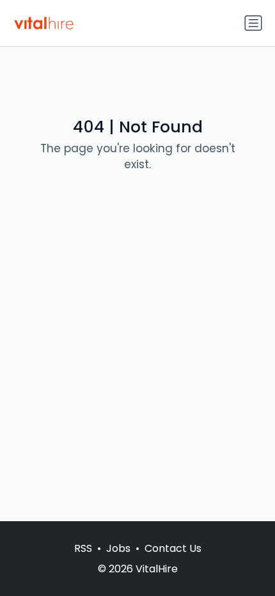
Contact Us (173, 548)
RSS (83, 548)
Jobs (118, 548)
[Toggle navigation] (253, 23)
